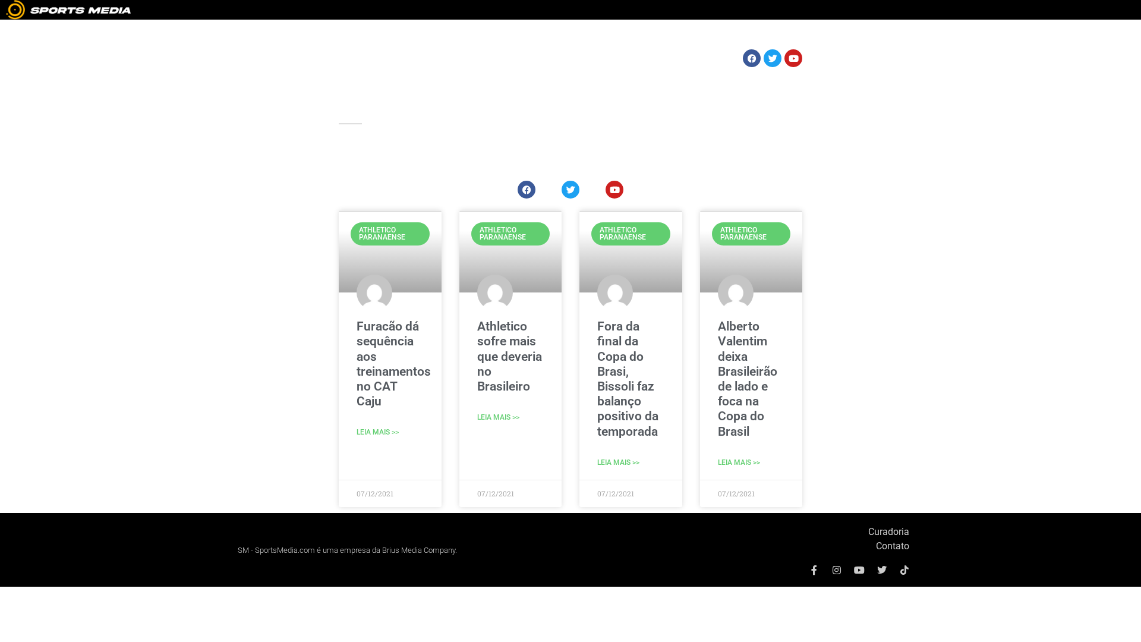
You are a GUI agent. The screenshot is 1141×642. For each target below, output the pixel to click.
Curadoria (888, 531)
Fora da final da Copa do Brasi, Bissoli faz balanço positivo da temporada (627, 378)
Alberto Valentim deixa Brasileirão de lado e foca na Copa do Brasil (747, 378)
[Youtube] (859, 570)
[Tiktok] (904, 570)
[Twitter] (882, 570)
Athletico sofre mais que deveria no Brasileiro (509, 356)
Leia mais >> (378, 432)
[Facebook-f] (814, 570)
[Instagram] (836, 570)
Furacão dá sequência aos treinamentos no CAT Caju (394, 363)
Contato (892, 546)
